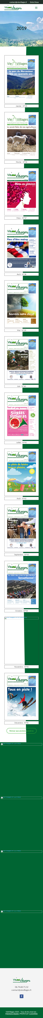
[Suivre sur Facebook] (21, 996)
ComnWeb (33, 1013)
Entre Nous (34, 2)
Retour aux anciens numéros (22, 731)
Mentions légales (12, 1013)
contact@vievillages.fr (18, 2)
